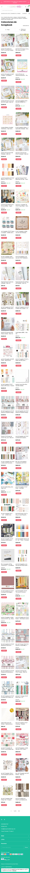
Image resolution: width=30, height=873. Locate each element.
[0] (28, 7)
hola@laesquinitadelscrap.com (8, 829)
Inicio (2, 17)
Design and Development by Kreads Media (9, 864)
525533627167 (4, 824)
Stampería (25, 18)
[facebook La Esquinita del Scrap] (4, 819)
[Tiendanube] (6, 867)
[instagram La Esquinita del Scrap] (1, 819)
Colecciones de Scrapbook (16, 18)
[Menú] (1, 6)
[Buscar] (27, 10)
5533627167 (4, 826)
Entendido (14, 870)
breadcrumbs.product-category (10, 17)
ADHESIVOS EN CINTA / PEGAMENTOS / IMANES (11, 13)
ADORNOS (24, 13)
